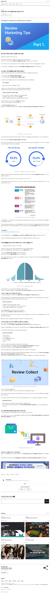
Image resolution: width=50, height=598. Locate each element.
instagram (2, 589)
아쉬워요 (28, 489)
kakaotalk (8, 589)
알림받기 (25, 483)
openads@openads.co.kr (44, 584)
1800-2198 (37, 584)
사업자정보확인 (11, 584)
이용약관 (2, 587)
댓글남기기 (46, 501)
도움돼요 (22, 489)
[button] (47, 513)
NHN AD (3, 578)
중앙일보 (33, 217)
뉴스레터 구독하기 (4, 572)
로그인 (48, 1)
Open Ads (3, 1)
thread (6, 589)
